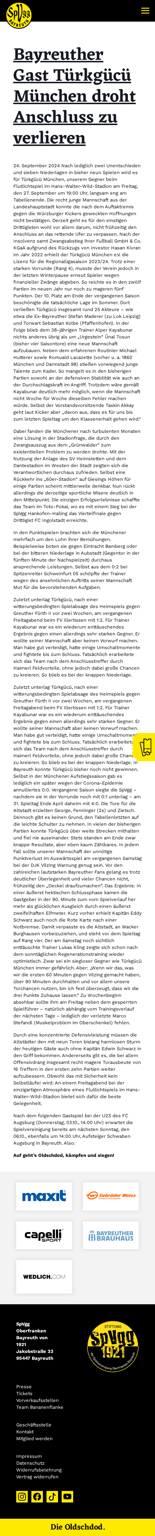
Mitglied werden (34, 1438)
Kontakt (25, 1431)
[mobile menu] (145, 11)
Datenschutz (30, 1463)
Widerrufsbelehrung (39, 1470)
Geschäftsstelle (34, 1425)
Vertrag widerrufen (37, 1476)
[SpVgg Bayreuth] (18, 11)
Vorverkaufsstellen (37, 1400)
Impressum (29, 1456)
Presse (24, 1386)
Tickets (24, 1393)
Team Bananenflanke (39, 1407)
